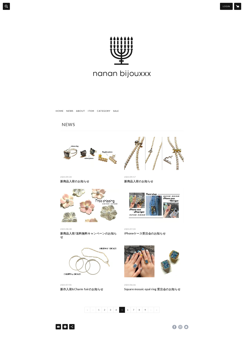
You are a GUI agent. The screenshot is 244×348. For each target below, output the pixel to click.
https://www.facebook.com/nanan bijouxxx (174, 327)
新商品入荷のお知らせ (74, 181)
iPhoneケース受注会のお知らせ (145, 233)
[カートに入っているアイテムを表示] (237, 6)
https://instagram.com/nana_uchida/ (180, 327)
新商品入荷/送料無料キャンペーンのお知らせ (88, 235)
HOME (59, 110)
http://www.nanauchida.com (186, 327)
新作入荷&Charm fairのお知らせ (81, 289)
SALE (116, 110)
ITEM (91, 110)
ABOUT (80, 110)
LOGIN (226, 6)
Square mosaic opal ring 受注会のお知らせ (152, 289)
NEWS (69, 110)
